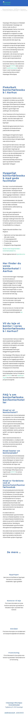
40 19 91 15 (13, 66)
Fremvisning (14, 653)
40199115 (14, 688)
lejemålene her (21, 254)
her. (22, 312)
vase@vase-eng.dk (12, 68)
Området (14, 629)
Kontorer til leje (14, 601)
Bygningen (14, 575)
